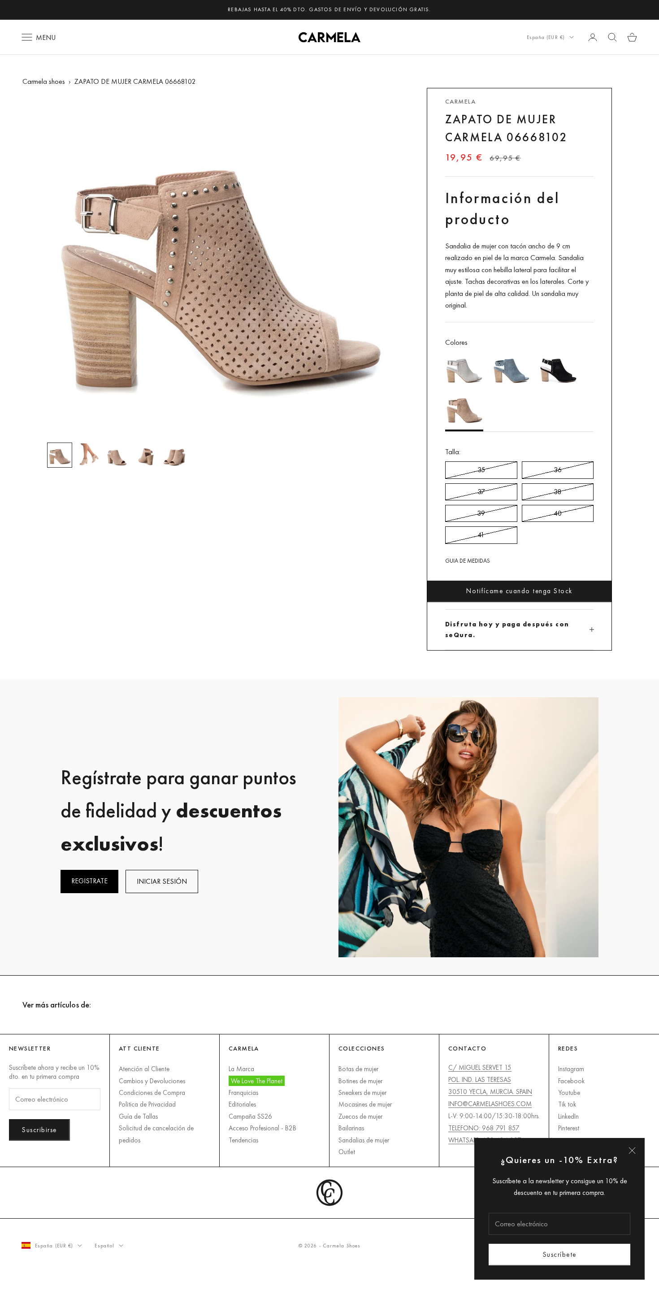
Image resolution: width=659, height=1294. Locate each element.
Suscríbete (560, 1254)
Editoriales (242, 1104)
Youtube (569, 1092)
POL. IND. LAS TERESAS (479, 1079)
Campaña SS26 (250, 1116)
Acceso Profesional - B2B (262, 1128)
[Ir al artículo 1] (59, 455)
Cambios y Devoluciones (152, 1081)
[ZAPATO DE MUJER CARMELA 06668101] (511, 369)
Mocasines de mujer (365, 1104)
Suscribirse (39, 1129)
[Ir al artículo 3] (117, 455)
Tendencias (243, 1140)
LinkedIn (568, 1116)
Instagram (571, 1068)
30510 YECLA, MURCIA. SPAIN (490, 1091)
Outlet (346, 1151)
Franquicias (243, 1092)
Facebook (571, 1081)
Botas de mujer (358, 1068)
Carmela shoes (43, 81)
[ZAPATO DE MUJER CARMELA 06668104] (558, 369)
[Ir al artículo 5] (174, 455)
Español (104, 1245)
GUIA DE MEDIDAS (467, 560)
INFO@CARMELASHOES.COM (490, 1103)
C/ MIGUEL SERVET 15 (480, 1067)
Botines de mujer (360, 1081)
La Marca (241, 1068)
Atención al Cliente (144, 1068)
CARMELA (460, 101)
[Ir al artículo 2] (88, 455)
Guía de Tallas (138, 1116)
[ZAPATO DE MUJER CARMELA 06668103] (464, 369)
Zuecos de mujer (360, 1116)
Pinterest (568, 1128)
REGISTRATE (89, 881)
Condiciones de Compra (152, 1092)
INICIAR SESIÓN (162, 881)
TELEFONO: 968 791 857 (484, 1128)
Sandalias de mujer (363, 1140)
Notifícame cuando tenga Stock (519, 590)
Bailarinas (351, 1128)
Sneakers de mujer (362, 1092)
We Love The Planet (256, 1081)
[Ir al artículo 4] (145, 455)
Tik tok (567, 1104)
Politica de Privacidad (147, 1104)
